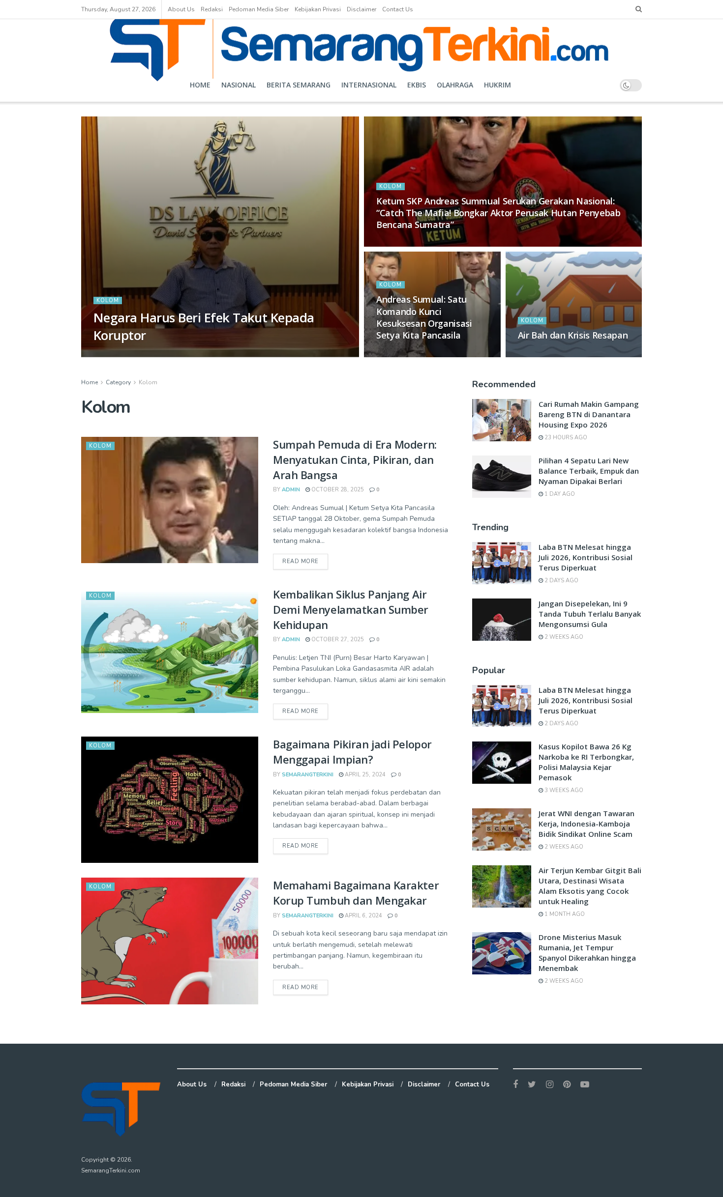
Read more (300, 561)
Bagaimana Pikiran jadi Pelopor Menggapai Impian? (352, 752)
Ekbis (416, 84)
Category (118, 382)
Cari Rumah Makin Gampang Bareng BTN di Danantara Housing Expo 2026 (589, 414)
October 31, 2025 (408, 354)
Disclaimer (361, 9)
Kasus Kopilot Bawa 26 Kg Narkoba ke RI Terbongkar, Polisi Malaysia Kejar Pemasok (586, 761)
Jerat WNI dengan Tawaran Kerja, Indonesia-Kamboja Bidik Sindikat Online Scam (586, 823)
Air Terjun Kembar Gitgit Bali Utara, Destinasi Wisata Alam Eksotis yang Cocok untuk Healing (590, 885)
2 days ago (560, 580)
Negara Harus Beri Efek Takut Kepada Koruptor (203, 326)
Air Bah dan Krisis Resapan (573, 335)
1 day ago (559, 494)
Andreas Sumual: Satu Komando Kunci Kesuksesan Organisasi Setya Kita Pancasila (424, 317)
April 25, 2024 (364, 774)
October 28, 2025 (337, 489)
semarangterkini (307, 774)
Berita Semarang (299, 84)
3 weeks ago (563, 790)
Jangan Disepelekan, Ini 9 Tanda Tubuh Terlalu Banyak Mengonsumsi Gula (590, 613)
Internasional (368, 84)
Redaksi (212, 9)
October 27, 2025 (337, 639)
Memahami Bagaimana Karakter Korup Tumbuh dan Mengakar (356, 893)
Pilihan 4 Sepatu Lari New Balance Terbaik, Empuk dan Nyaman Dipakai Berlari (589, 471)
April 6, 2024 (362, 915)
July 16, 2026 (149, 354)
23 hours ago (565, 437)
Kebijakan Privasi (318, 9)
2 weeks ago (563, 637)
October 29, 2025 (549, 354)
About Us (181, 9)
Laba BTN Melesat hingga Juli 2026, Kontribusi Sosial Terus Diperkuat (586, 557)
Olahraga (455, 84)
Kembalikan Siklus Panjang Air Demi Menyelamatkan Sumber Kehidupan (350, 609)
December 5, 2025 (408, 243)
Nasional (238, 84)
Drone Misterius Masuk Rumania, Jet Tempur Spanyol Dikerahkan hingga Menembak (587, 952)
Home (200, 84)
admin (111, 354)
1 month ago (564, 914)
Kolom (107, 300)
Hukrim (497, 84)
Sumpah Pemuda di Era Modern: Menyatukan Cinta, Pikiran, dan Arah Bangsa (355, 459)
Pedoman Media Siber (259, 9)
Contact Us (397, 9)
